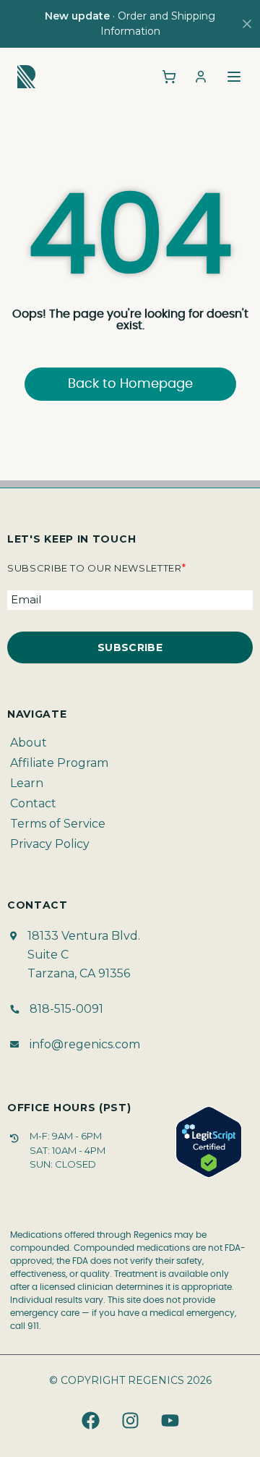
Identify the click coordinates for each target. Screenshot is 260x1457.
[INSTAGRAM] (130, 1421)
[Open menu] (234, 76)
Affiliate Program (59, 763)
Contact (33, 803)
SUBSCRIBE (130, 647)
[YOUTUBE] (170, 1421)
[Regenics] (26, 76)
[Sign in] (201, 76)
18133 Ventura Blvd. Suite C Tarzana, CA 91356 (83, 954)
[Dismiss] (247, 24)
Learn (26, 783)
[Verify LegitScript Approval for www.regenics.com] (209, 1142)
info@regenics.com (85, 1044)
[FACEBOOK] (90, 1421)
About (28, 742)
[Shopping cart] (169, 76)
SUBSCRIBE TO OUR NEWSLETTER (96, 567)
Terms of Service (57, 824)
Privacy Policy (50, 844)
